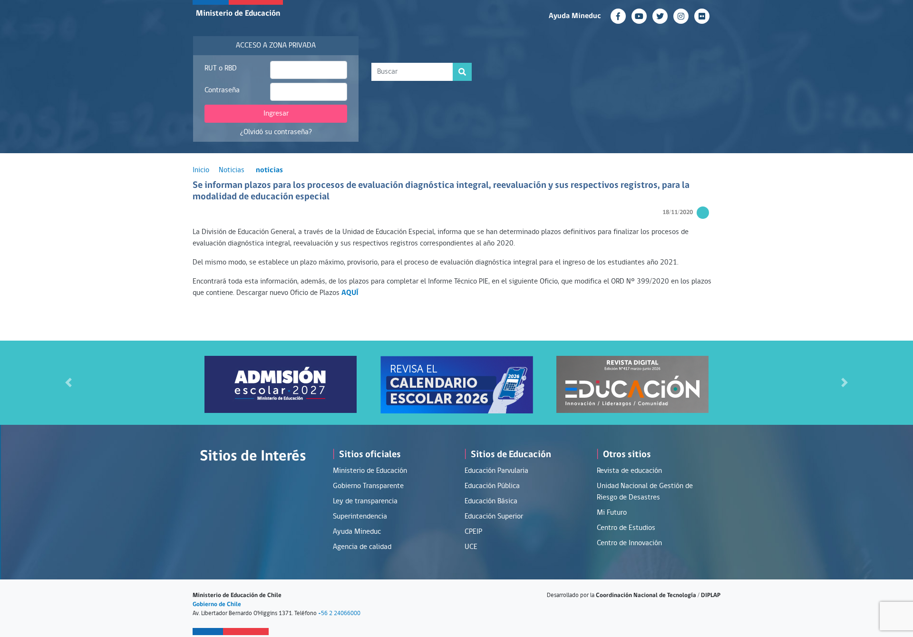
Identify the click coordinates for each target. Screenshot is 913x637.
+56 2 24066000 (339, 613)
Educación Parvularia (496, 471)
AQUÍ (350, 293)
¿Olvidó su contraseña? (276, 132)
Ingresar (276, 114)
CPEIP (473, 532)
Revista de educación (629, 471)
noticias (269, 170)
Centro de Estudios (626, 528)
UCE (471, 547)
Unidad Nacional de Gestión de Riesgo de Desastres (645, 491)
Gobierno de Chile (217, 604)
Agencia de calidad (362, 547)
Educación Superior (494, 516)
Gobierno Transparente (368, 486)
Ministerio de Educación (238, 14)
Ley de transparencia (365, 501)
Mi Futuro (612, 513)
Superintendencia (360, 516)
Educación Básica (491, 501)
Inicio (201, 170)
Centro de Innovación (629, 543)
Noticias (231, 170)
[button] (68, 382)
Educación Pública (492, 486)
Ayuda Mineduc (575, 16)
